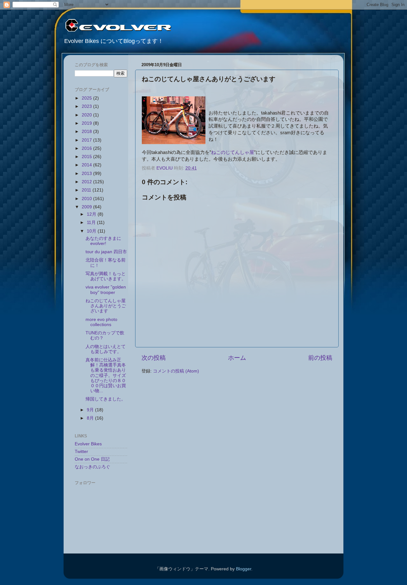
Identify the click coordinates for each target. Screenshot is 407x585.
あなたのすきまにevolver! (103, 241)
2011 (87, 190)
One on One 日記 (92, 459)
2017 (87, 140)
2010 (87, 198)
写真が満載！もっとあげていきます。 (106, 276)
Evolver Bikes (88, 444)
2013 (87, 173)
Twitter (81, 451)
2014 (87, 165)
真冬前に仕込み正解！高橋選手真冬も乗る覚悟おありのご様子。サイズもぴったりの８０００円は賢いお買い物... (106, 375)
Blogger (243, 569)
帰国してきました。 (106, 399)
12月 (92, 214)
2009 (87, 207)
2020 (87, 115)
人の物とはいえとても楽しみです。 (106, 349)
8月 (91, 418)
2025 (87, 98)
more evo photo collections (101, 322)
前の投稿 (320, 357)
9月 (91, 409)
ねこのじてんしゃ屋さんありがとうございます (106, 305)
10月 (92, 231)
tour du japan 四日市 (108, 251)
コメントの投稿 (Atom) (176, 371)
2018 (87, 131)
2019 (87, 123)
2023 (87, 106)
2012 (87, 181)
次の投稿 (153, 357)
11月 (92, 222)
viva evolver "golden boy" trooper (106, 290)
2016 (87, 148)
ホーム (237, 357)
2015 (87, 156)
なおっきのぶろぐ (92, 466)
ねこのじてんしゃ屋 (232, 152)
